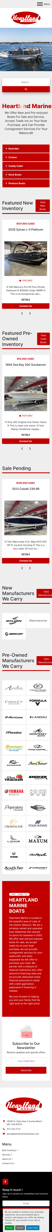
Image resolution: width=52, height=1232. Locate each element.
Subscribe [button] (26, 1070)
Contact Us (25, 306)
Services (6, 1154)
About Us (6, 1159)
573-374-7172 (13, 1129)
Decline (20, 1228)
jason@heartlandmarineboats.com (23, 1134)
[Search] (26, 89)
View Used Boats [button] (43, 339)
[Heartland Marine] (23, 1105)
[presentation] (22, 313)
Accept (9, 1228)
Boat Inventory (9, 1150)
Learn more (33, 1228)
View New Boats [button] (43, 206)
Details (26, 299)
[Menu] (40, 4)
